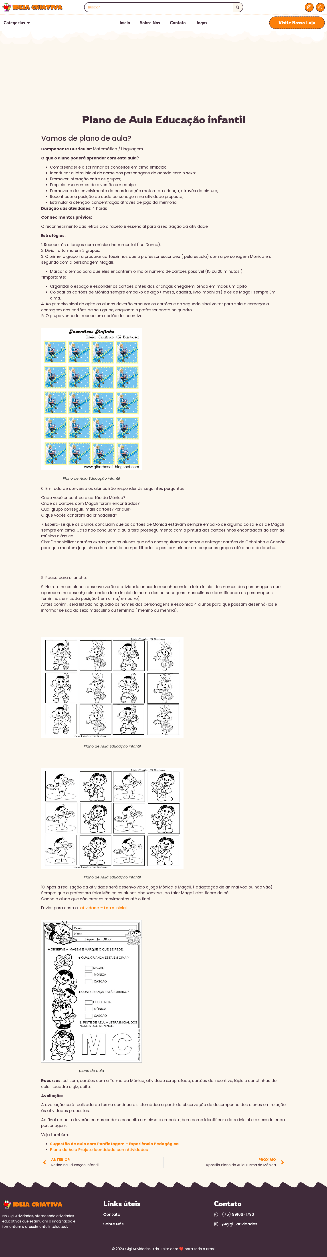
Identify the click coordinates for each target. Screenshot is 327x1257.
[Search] (238, 7)
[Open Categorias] (28, 22)
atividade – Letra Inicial (103, 908)
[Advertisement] (163, 77)
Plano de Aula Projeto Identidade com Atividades (99, 1149)
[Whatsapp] (320, 7)
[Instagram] (309, 7)
